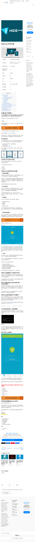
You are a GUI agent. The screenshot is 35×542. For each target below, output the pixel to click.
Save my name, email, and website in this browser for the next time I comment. (12, 489)
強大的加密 (5, 100)
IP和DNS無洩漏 (6, 102)
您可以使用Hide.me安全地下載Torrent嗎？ (9, 105)
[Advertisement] (17, 12)
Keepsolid (13, 509)
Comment (2, 472)
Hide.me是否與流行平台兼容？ (7, 106)
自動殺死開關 (5, 99)
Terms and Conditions (15, 538)
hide (10, 93)
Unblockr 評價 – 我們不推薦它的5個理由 (6, 449)
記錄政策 (5, 101)
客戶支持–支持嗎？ (5, 108)
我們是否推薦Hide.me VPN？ (6, 109)
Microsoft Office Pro (29, 40)
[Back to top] (34, 541)
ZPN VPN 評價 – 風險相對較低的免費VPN (19, 462)
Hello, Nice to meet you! (6, 110)
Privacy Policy (21, 538)
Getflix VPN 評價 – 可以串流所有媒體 (18, 449)
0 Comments (29, 41)
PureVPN (27, 51)
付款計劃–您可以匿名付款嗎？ (8, 97)
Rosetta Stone (28, 43)
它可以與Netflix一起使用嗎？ (6, 107)
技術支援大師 (4, 465)
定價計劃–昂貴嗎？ (5, 95)
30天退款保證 (5, 96)
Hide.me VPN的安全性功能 (6, 98)
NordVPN (27, 48)
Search (33, 56)
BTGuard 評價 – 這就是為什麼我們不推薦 (12, 462)
